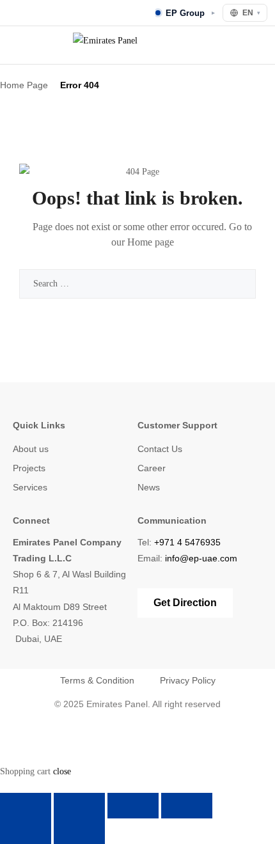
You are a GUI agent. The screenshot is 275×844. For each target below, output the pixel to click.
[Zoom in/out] (25, 805)
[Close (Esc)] (186, 805)
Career (152, 468)
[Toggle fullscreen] (79, 805)
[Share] (133, 805)
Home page (150, 242)
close (62, 771)
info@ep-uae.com (201, 558)
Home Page (24, 85)
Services (30, 487)
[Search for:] (137, 283)
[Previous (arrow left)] (25, 831)
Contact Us (160, 449)
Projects (29, 468)
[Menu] (16, 45)
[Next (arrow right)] (79, 831)
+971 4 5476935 (187, 542)
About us (31, 449)
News (149, 487)
